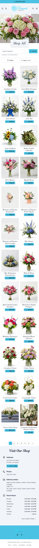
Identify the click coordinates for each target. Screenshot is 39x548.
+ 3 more (9, 490)
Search (34, 51)
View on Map (13, 466)
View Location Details (28, 519)
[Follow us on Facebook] (21, 534)
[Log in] (33, 8)
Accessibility (22, 545)
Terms (9, 545)
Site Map (29, 545)
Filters (11, 60)
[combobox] (29, 60)
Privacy (15, 545)
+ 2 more (9, 484)
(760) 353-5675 (20, 1)
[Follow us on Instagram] (17, 534)
